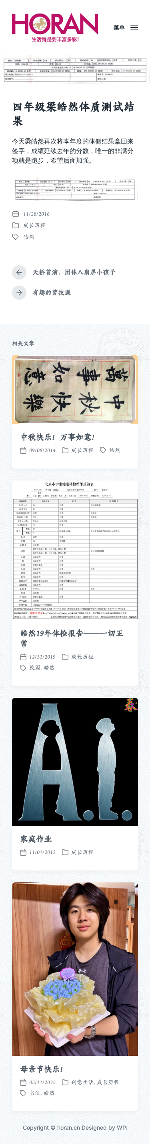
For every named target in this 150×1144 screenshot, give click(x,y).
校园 (34, 667)
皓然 (28, 236)
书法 (34, 1093)
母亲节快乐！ (44, 1069)
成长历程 (34, 225)
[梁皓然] (55, 27)
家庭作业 (36, 839)
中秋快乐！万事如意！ (60, 437)
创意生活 (82, 1082)
